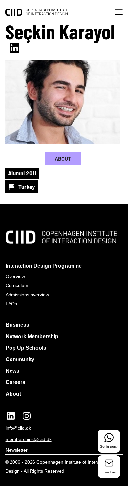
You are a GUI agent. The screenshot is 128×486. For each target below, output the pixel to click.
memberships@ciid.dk (29, 439)
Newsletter (17, 450)
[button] (119, 13)
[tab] (63, 158)
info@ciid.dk (18, 428)
